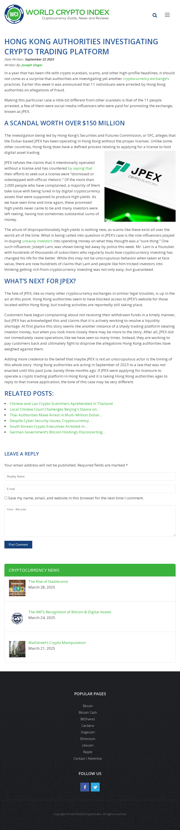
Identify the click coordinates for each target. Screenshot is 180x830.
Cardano (87, 725)
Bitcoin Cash (88, 712)
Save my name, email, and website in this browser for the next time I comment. (76, 497)
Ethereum (87, 738)
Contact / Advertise (88, 758)
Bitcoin (88, 706)
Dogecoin (88, 732)
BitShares (88, 719)
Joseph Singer (32, 65)
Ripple (87, 752)
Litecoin (88, 745)
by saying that (80, 168)
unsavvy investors (37, 240)
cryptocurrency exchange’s (146, 78)
